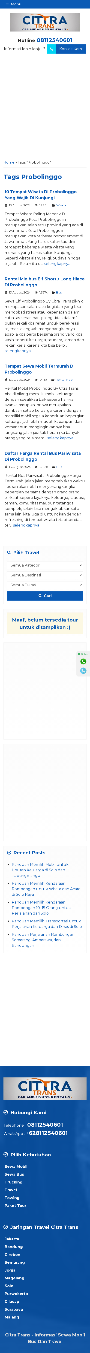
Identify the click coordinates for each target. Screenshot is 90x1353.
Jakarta (12, 1239)
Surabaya (14, 1309)
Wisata (61, 205)
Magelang (14, 1278)
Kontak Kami (71, 49)
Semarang (15, 1262)
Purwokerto (16, 1294)
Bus (59, 292)
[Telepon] (83, 670)
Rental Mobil (65, 379)
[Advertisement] (45, 110)
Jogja (10, 1270)
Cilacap (12, 1301)
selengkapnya (57, 264)
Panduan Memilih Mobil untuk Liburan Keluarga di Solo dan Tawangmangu (40, 870)
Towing (12, 1198)
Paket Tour (15, 1205)
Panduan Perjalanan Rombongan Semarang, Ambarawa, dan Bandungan (43, 940)
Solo (9, 1286)
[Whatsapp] (83, 661)
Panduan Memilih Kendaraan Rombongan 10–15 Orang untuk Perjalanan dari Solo (41, 907)
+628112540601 (47, 1133)
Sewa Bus (14, 1174)
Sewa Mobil (16, 1166)
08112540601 (54, 40)
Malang (12, 1317)
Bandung (14, 1247)
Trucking (14, 1182)
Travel (11, 1190)
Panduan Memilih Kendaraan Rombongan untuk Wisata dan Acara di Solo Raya (46, 889)
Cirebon (12, 1254)
